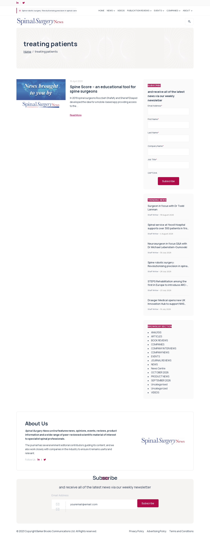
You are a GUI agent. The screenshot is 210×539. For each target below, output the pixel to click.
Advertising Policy (156, 531)
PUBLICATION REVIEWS (138, 10)
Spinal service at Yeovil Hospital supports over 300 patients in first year (168, 228)
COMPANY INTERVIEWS (163, 348)
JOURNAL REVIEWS (161, 360)
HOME (101, 10)
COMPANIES (172, 10)
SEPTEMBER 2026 (161, 380)
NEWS (110, 10)
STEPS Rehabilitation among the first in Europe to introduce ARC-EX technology (167, 285)
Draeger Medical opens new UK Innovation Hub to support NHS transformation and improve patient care (166, 305)
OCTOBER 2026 (160, 372)
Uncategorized (159, 388)
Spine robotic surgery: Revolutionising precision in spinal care (49, 10)
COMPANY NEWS (160, 352)
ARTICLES (156, 336)
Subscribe (168, 181)
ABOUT (186, 10)
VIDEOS (121, 10)
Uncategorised (159, 384)
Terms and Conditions (181, 531)
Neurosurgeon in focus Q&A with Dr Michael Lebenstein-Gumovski (167, 245)
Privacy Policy (136, 531)
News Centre (158, 368)
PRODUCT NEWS (160, 376)
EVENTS (158, 10)
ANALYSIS (156, 332)
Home (27, 51)
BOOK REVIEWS (159, 340)
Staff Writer (153, 215)
